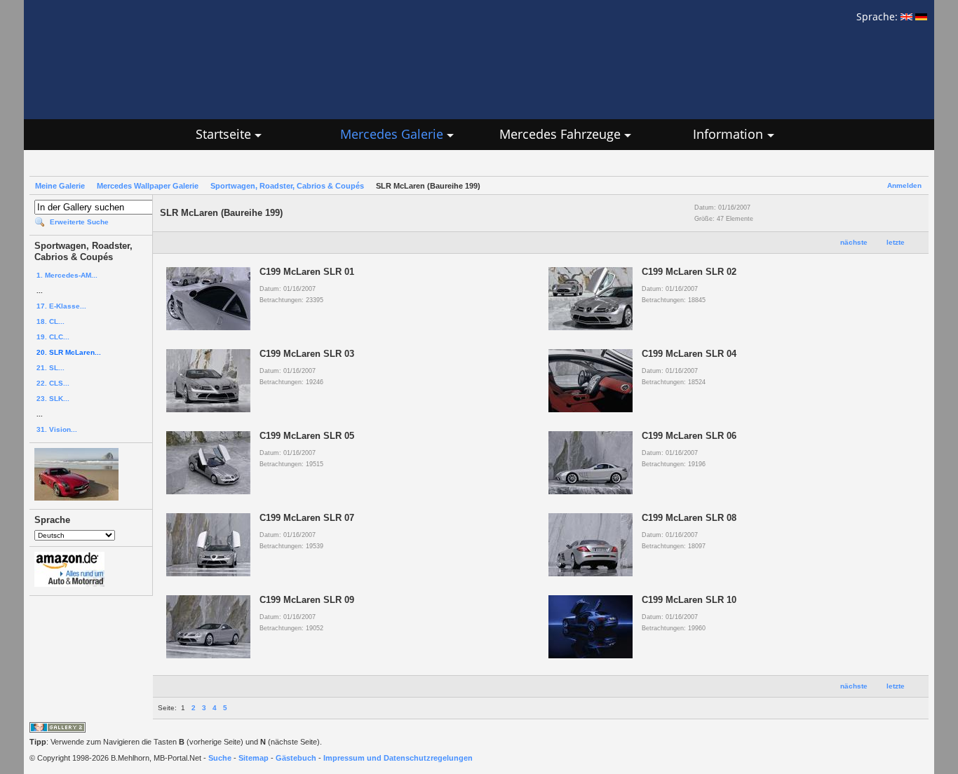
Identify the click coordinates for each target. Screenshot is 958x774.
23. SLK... (52, 398)
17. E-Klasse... (61, 306)
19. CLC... (52, 337)
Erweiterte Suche (79, 222)
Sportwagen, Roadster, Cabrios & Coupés (287, 186)
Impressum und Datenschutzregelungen (398, 758)
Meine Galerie (60, 186)
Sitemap (253, 758)
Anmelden (904, 185)
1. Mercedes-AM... (66, 275)
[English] (906, 16)
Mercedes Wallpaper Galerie (147, 186)
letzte (895, 242)
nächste (854, 242)
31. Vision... (56, 429)
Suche (219, 758)
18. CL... (50, 321)
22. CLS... (52, 383)
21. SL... (50, 368)
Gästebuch (296, 758)
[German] (921, 16)
